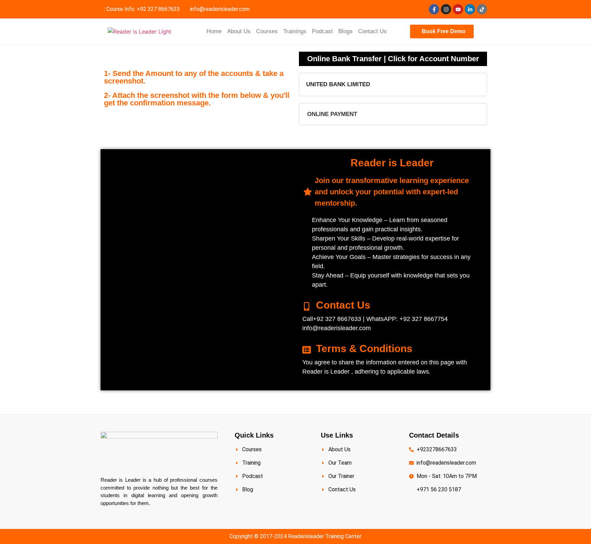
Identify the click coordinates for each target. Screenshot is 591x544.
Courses (267, 31)
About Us (239, 31)
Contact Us (372, 31)
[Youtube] (458, 9)
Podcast (322, 31)
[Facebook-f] (434, 9)
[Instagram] (446, 9)
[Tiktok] (482, 9)
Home (214, 31)
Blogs (345, 31)
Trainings (294, 31)
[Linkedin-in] (470, 9)
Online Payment (332, 114)
